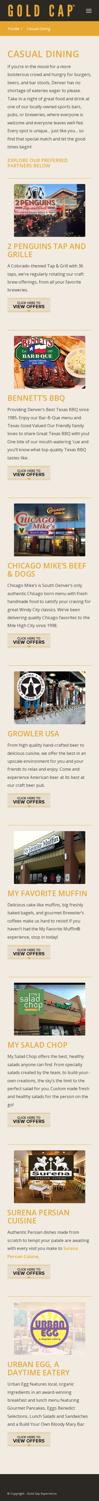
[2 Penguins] (49, 210)
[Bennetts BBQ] (49, 362)
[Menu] (89, 10)
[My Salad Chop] (49, 1009)
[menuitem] (89, 10)
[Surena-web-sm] (49, 1176)
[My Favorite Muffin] (49, 857)
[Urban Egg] (49, 1328)
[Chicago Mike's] (49, 530)
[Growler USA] (49, 697)
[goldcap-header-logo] (41, 10)
